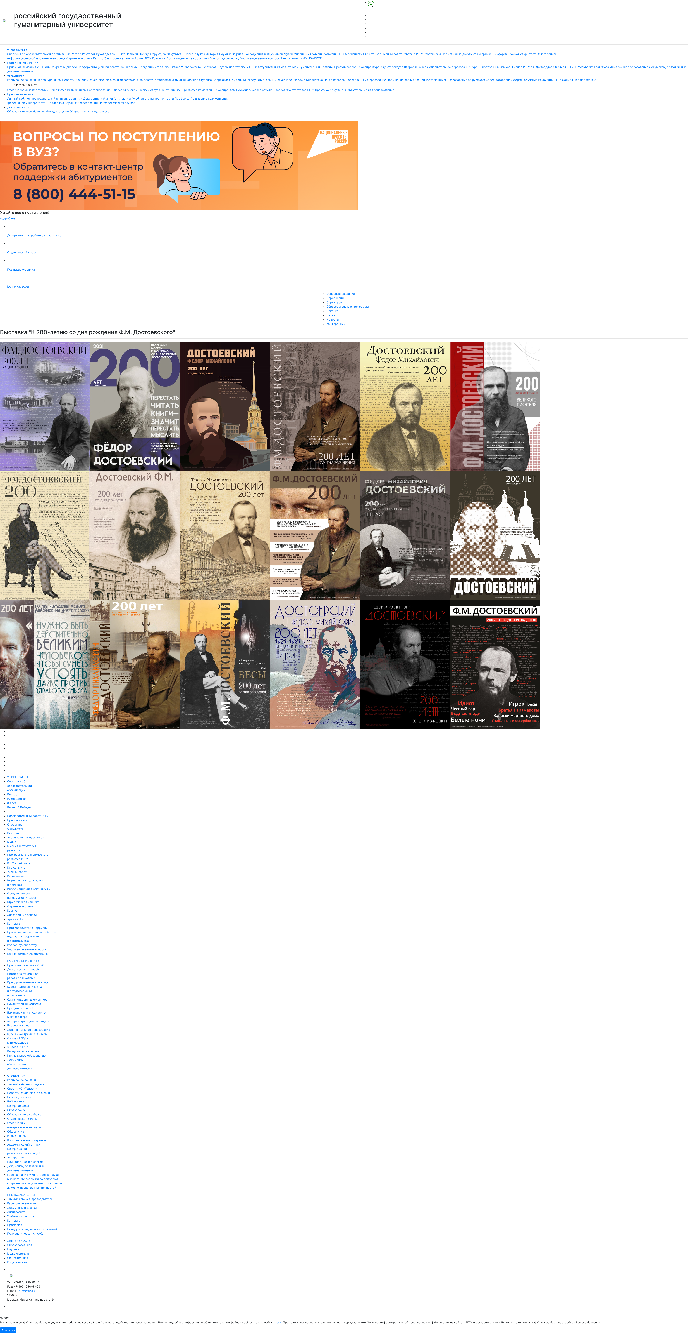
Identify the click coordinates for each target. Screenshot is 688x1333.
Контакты (159, 58)
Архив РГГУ (143, 58)
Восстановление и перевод (106, 90)
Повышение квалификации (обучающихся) (417, 80)
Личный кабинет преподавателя (30, 98)
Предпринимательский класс (159, 67)
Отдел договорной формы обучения (511, 80)
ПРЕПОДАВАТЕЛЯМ (21, 1194)
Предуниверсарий (347, 67)
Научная (39, 111)
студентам (15, 75)
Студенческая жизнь (22, 1118)
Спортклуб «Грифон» (227, 80)
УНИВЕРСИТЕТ (17, 777)
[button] (51, 170)
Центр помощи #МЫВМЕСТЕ (301, 58)
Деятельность (17, 107)
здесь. (277, 1322)
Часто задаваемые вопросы (260, 58)
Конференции (335, 324)
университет (16, 49)
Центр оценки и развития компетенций (189, 90)
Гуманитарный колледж (316, 67)
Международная (57, 111)
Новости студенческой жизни (28, 1093)
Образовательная (19, 111)
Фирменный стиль (79, 58)
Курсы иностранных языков (490, 67)
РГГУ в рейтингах (349, 54)
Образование (376, 80)
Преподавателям (19, 94)
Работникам (432, 54)
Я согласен (8, 1330)
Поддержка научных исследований (72, 103)
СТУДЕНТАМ (16, 1075)
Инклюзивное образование (629, 67)
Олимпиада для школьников (27, 999)
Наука (330, 315)
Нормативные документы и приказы (468, 54)
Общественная (80, 111)
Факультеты (175, 54)
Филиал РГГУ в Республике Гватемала (582, 67)
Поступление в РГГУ (22, 62)
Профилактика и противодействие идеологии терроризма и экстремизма (32, 936)
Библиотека (314, 80)
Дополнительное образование (448, 67)
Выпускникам (76, 90)
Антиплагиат (123, 98)
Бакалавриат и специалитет (27, 1012)
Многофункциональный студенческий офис (274, 80)
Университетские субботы (200, 67)
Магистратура (17, 1017)
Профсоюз (182, 98)
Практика (322, 90)
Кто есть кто (372, 54)
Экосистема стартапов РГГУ (293, 90)
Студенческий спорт (22, 252)
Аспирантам (226, 90)
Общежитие (57, 90)
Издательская (101, 111)
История (212, 54)
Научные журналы (232, 54)
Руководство (105, 54)
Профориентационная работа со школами (108, 67)
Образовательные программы (347, 306)
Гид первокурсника (21, 269)
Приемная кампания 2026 (25, 67)
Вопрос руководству (224, 58)
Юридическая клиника (23, 902)
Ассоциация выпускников (264, 54)
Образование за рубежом (467, 80)
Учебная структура (145, 98)
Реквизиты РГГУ (549, 80)
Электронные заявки (119, 58)
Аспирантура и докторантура (382, 67)
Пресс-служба (195, 54)
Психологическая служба (254, 90)
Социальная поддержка (579, 80)
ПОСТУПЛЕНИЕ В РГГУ (23, 961)
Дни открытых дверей (61, 67)
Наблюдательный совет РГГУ (28, 816)
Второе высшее (415, 67)
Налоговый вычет (24, 85)
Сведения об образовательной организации (38, 54)
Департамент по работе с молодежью (147, 80)
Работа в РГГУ (413, 54)
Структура (158, 54)
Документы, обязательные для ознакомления (362, 90)
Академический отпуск (143, 90)
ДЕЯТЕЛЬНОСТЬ (18, 1240)
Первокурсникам (49, 80)
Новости (332, 319)
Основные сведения (340, 293)
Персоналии (335, 298)
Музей (288, 54)
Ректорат (88, 54)
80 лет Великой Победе (132, 54)
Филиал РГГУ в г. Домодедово (532, 67)
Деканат (332, 311)
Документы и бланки (98, 98)
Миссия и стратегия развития (315, 54)
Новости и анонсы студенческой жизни (90, 80)
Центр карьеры (334, 80)
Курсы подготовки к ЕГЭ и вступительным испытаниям (258, 67)
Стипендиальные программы (28, 90)
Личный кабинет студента (193, 80)
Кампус (98, 58)
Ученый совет (392, 54)
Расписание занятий (21, 80)
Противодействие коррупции (187, 58)
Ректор (76, 54)
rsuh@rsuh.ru (26, 1291)
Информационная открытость (515, 54)
